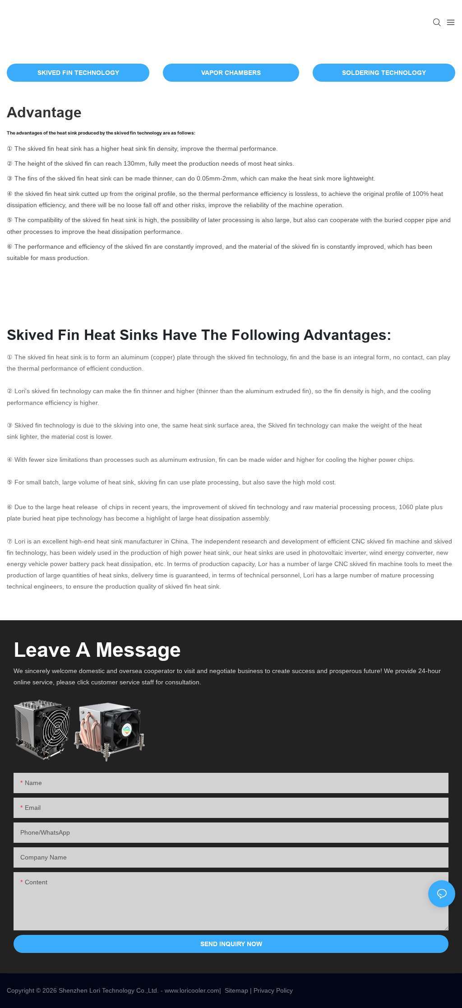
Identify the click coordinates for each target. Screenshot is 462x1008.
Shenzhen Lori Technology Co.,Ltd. (109, 990)
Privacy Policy (273, 990)
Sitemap (236, 990)
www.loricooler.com (192, 990)
